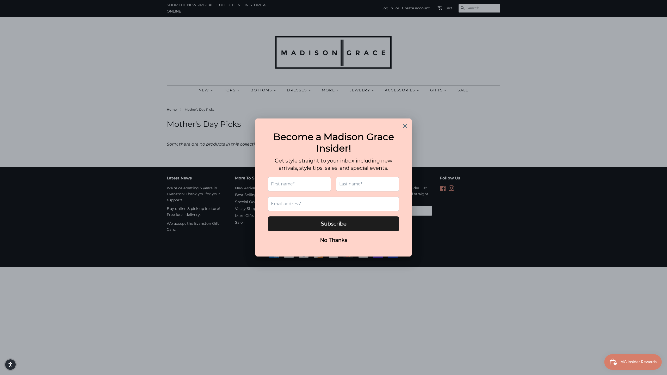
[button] (10, 364)
